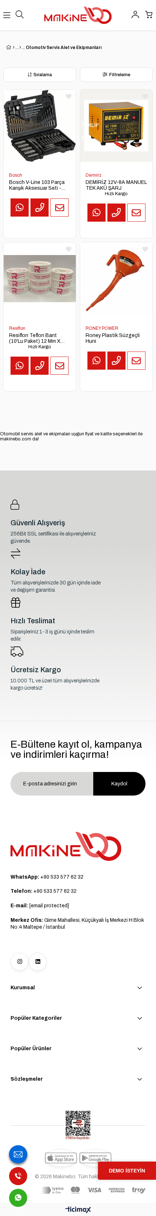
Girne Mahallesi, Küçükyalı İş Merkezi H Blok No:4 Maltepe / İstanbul (77, 923)
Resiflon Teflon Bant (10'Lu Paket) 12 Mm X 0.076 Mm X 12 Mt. (35, 338)
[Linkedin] (38, 962)
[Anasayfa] (14, 47)
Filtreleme (119, 74)
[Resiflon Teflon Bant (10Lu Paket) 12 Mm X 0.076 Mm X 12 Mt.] (40, 278)
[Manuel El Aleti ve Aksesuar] (20, 47)
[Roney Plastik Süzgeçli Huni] (116, 278)
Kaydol (119, 783)
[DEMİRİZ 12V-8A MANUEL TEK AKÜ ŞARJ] (116, 126)
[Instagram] (20, 962)
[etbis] (78, 1125)
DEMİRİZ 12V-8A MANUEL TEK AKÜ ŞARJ (116, 185)
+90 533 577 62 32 (47, 877)
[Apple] (61, 1158)
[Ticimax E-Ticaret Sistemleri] (78, 1210)
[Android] (95, 1158)
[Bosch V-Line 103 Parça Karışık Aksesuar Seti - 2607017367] (40, 126)
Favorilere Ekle (68, 96)
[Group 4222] (66, 846)
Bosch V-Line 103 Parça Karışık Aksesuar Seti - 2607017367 (37, 185)
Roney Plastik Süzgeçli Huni (113, 338)
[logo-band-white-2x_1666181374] (93, 1190)
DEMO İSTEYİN (127, 1171)
